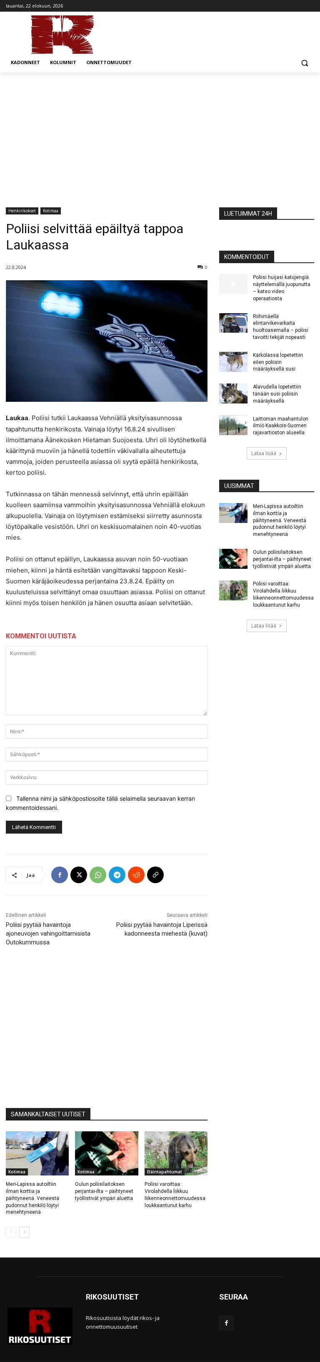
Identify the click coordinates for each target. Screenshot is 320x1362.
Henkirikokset (22, 211)
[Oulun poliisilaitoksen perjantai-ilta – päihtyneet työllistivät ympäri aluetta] (106, 1153)
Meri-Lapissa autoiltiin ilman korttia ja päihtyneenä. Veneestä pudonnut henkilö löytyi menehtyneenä (32, 1198)
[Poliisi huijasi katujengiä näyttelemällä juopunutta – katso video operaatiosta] (233, 284)
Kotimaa (50, 211)
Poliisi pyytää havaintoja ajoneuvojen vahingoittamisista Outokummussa (48, 933)
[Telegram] (117, 875)
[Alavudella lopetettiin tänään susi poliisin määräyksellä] (233, 393)
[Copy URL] (155, 875)
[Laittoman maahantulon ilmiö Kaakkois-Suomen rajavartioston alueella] (233, 426)
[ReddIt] (136, 875)
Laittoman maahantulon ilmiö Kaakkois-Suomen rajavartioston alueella (280, 426)
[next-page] (24, 1232)
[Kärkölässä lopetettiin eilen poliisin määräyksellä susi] (233, 362)
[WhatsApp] (98, 875)
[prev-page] (11, 1232)
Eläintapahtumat (164, 1172)
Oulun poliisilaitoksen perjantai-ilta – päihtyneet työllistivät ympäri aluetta (104, 1191)
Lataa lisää (263, 453)
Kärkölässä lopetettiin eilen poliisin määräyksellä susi (278, 362)
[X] (78, 875)
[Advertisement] (160, 135)
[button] (304, 62)
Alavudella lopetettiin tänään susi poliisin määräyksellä (277, 394)
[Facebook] (59, 875)
